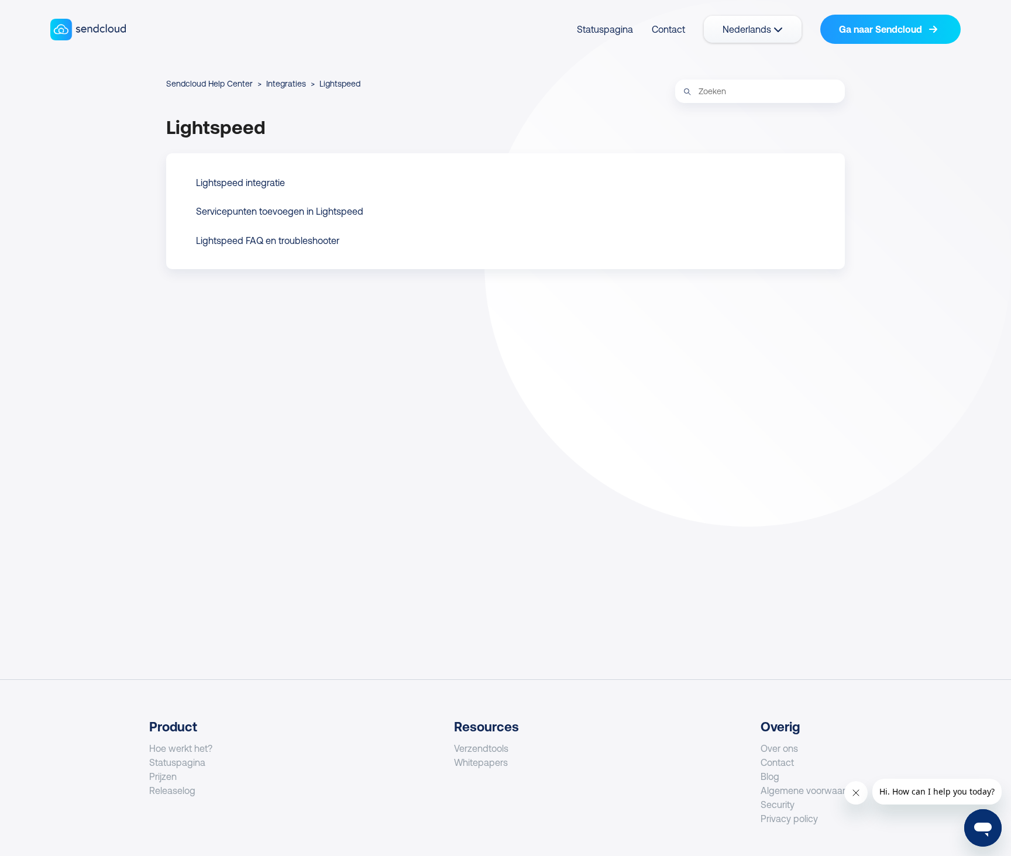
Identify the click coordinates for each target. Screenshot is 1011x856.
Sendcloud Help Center (209, 83)
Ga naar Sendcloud (881, 29)
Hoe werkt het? (180, 748)
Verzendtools (481, 748)
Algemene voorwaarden (811, 790)
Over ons (779, 748)
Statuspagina (605, 29)
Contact (668, 29)
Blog (770, 776)
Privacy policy (789, 818)
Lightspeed (339, 83)
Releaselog (172, 790)
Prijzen (163, 776)
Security (778, 804)
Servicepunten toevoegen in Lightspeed (279, 211)
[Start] (88, 29)
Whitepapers (481, 762)
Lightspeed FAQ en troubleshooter (267, 240)
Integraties (286, 83)
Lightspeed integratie (240, 182)
